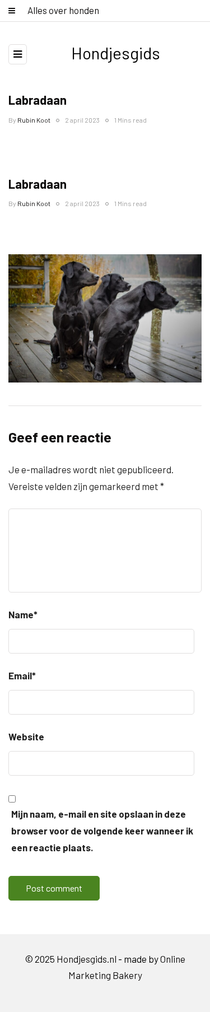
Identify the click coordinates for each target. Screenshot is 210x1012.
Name (23, 614)
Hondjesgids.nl (86, 958)
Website (26, 736)
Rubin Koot (33, 120)
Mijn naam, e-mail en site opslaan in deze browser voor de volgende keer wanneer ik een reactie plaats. (102, 830)
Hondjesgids (115, 53)
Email (22, 675)
